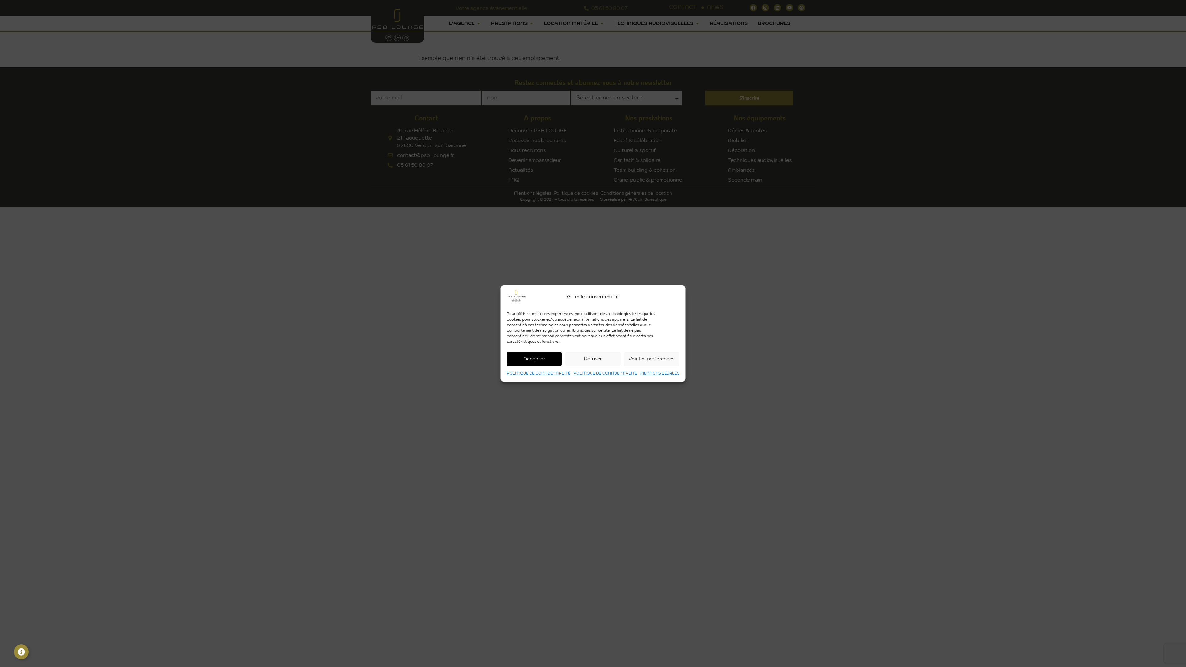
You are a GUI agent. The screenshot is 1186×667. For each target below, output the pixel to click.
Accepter (534, 359)
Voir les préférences (652, 359)
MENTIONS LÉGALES (659, 373)
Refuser (593, 359)
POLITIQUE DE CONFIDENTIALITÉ (538, 373)
